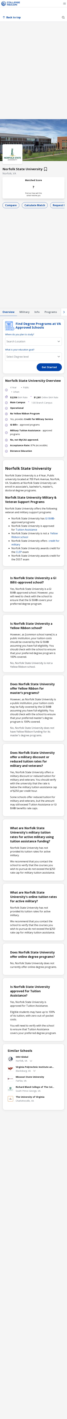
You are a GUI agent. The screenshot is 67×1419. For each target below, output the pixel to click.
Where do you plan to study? (19, 334)
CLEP (19, 552)
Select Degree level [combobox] (18, 356)
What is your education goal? (19, 349)
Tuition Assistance (26, 529)
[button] (64, 3)
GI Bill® (49, 518)
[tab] (8, 312)
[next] (64, 312)
